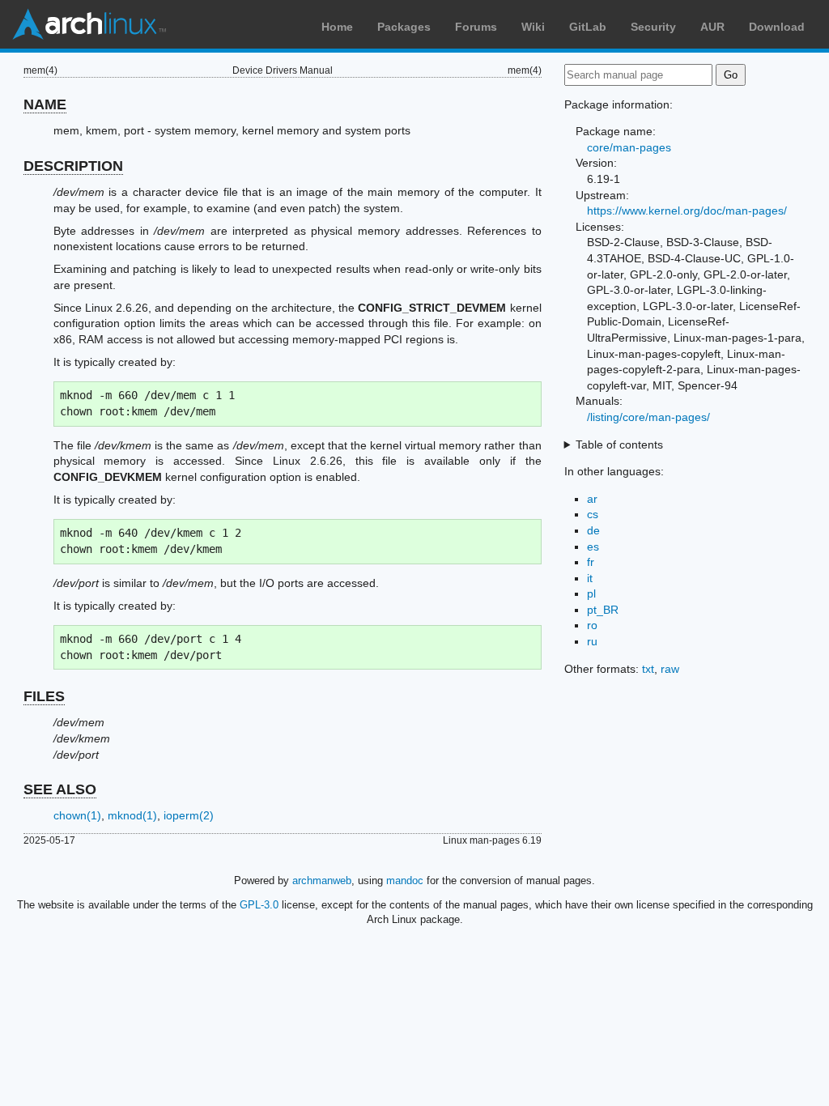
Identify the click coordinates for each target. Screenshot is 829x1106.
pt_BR (603, 609)
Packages (404, 26)
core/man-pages (629, 147)
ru (592, 641)
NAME (44, 104)
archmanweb (321, 880)
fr (590, 561)
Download (777, 26)
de (593, 530)
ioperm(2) (189, 815)
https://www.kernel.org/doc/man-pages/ (687, 210)
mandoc (404, 880)
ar (592, 498)
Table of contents (619, 444)
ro (592, 625)
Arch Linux (89, 24)
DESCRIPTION (73, 166)
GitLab (587, 26)
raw (670, 668)
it (590, 578)
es (593, 546)
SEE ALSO (59, 789)
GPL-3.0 (259, 905)
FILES (44, 696)
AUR (712, 26)
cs (592, 514)
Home (337, 26)
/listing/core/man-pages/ (648, 416)
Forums (476, 26)
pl (591, 593)
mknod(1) (132, 815)
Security (653, 26)
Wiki (533, 26)
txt (648, 668)
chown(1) (77, 815)
